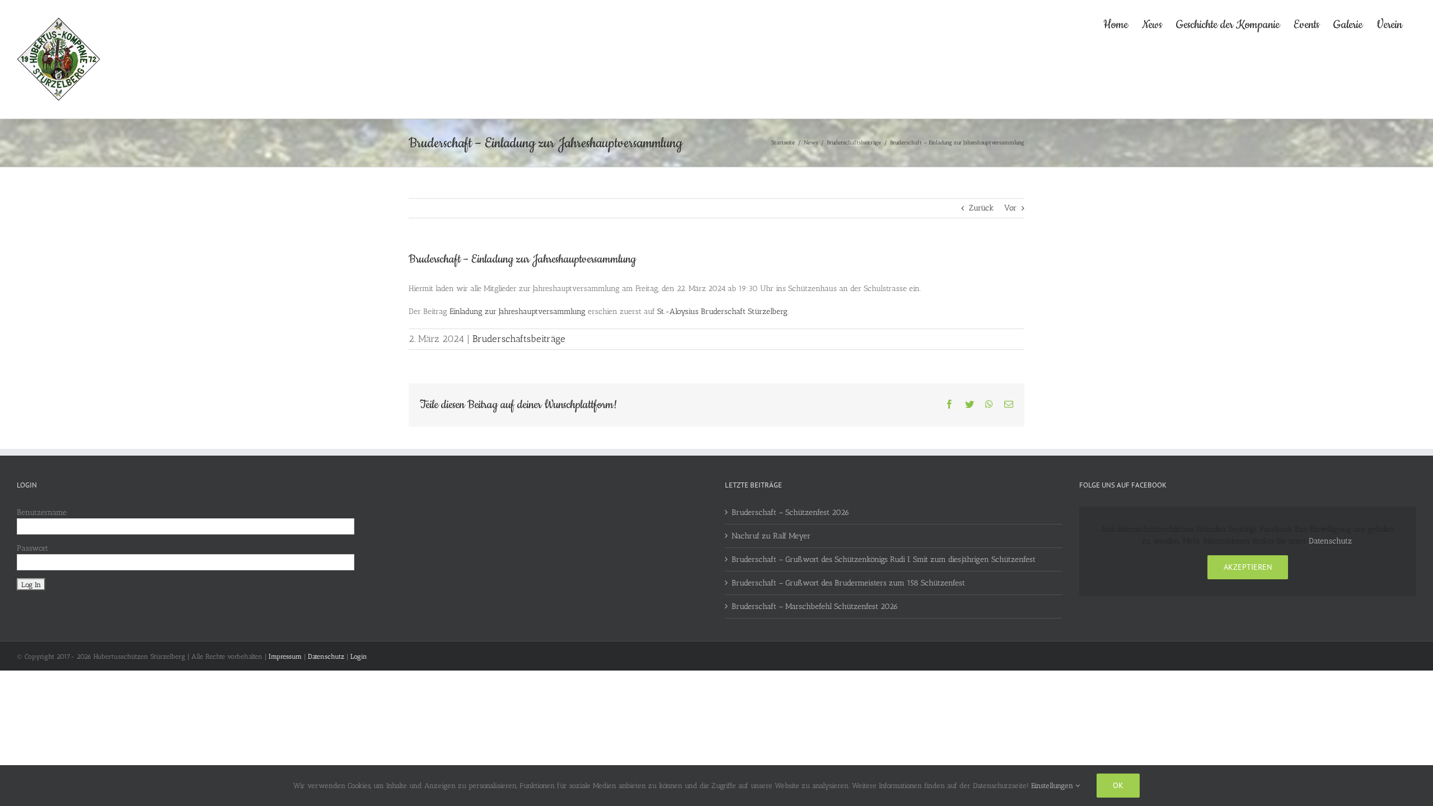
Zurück (981, 208)
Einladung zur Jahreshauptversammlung (517, 311)
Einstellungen (1053, 785)
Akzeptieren (1248, 567)
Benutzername (42, 512)
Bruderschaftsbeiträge (518, 338)
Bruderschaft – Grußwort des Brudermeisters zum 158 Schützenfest (848, 583)
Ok (1118, 785)
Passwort (32, 548)
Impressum (285, 656)
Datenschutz (1330, 541)
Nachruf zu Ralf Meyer (771, 536)
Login (358, 656)
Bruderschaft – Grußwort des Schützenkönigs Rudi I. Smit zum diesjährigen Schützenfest (884, 559)
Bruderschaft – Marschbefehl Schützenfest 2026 (815, 606)
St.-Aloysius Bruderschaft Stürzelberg (722, 311)
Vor (1010, 208)
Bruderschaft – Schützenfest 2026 (790, 512)
